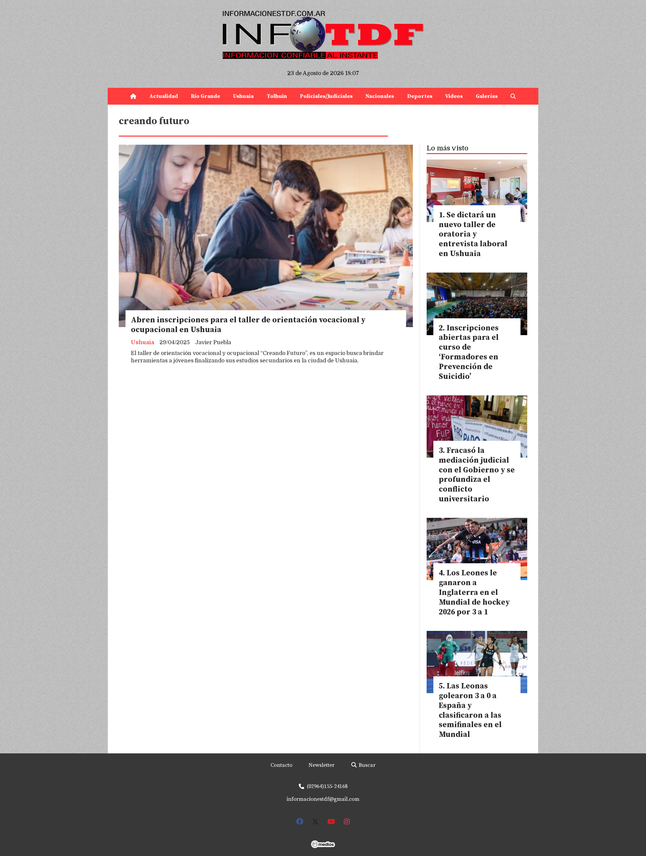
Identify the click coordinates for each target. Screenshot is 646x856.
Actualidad (163, 96)
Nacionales (379, 96)
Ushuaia (243, 96)
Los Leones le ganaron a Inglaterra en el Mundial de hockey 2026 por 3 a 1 (474, 592)
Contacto (281, 765)
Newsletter (321, 765)
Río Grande (205, 96)
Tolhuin (277, 96)
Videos (454, 96)
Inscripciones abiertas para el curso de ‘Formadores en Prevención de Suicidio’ (469, 352)
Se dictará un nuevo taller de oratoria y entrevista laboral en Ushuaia (473, 234)
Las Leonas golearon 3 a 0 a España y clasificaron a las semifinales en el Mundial (470, 710)
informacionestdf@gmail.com (323, 799)
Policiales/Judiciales (326, 96)
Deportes (419, 96)
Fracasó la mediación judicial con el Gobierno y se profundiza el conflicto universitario (477, 475)
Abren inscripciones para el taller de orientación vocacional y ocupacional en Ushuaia (248, 325)
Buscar (366, 765)
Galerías (487, 96)
